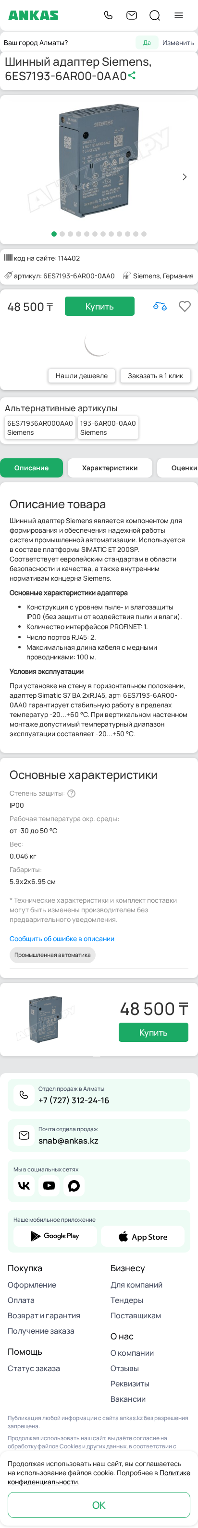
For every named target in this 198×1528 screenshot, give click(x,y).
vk (24, 1185)
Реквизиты (130, 1383)
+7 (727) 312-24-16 (74, 1100)
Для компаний (136, 1284)
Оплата (21, 1300)
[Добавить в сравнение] (160, 306)
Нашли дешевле (82, 375)
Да (147, 42)
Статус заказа (34, 1368)
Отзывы (125, 1368)
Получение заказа (41, 1330)
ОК (99, 1505)
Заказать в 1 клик (155, 375)
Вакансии (128, 1399)
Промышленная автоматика (52, 955)
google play (55, 1236)
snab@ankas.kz (68, 1140)
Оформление (32, 1284)
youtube (49, 1185)
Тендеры (127, 1300)
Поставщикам (136, 1315)
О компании (132, 1353)
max (74, 1185)
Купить (100, 306)
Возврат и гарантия (44, 1315)
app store (143, 1236)
